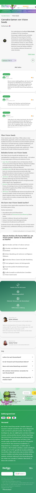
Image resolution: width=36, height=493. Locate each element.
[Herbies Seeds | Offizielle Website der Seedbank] (9, 6)
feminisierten (15, 214)
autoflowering (24, 214)
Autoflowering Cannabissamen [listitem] (17, 11)
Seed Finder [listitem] (25, 11)
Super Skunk (6, 162)
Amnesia (5, 184)
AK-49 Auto (5, 191)
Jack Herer (5, 176)
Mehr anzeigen (18, 85)
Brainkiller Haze (7, 169)
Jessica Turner (13, 343)
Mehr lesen (31, 54)
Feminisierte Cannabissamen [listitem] (6, 11)
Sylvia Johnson (13, 319)
